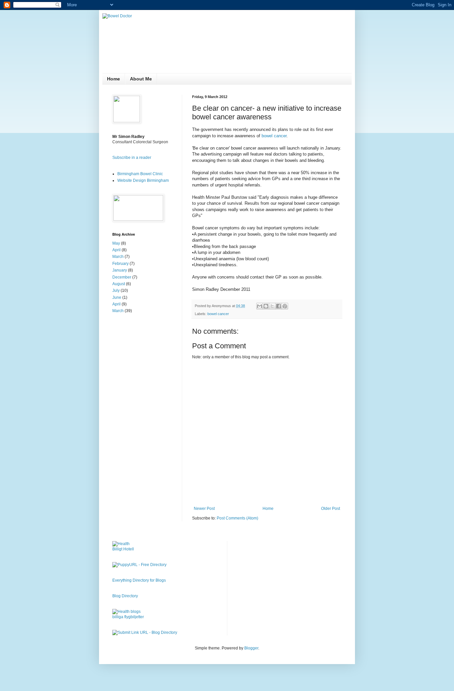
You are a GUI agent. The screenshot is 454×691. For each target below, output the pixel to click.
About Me (141, 78)
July (116, 290)
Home (113, 78)
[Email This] (259, 306)
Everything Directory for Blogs (139, 580)
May (116, 243)
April (116, 250)
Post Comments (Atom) (237, 518)
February (120, 263)
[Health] (121, 543)
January (119, 270)
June (116, 297)
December (121, 277)
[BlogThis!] (266, 306)
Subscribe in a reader (131, 157)
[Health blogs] (126, 611)
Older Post (330, 508)
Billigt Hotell (123, 549)
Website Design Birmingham (143, 180)
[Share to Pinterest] (285, 306)
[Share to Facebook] (278, 306)
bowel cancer (274, 135)
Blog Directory (125, 596)
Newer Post (204, 508)
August (118, 284)
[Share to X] (272, 306)
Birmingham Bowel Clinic (140, 174)
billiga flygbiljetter (128, 617)
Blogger (251, 648)
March (118, 256)
